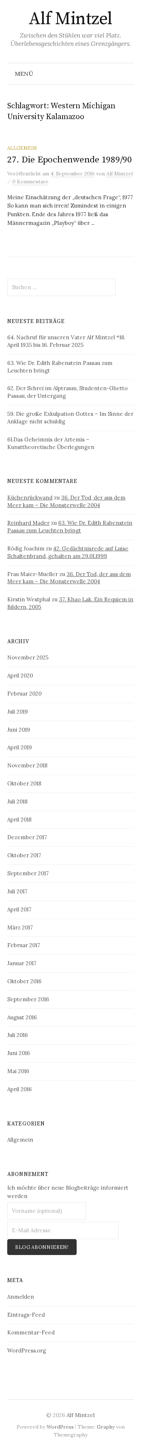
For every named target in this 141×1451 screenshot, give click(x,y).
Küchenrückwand (29, 497)
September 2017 (28, 873)
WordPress (60, 1427)
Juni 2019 (18, 729)
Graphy (106, 1427)
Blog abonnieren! (41, 1247)
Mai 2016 (18, 1071)
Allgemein (22, 148)
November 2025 (27, 657)
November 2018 (27, 765)
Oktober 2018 (24, 783)
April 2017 (19, 909)
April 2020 (20, 675)
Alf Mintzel (70, 19)
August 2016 (22, 1017)
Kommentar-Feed (31, 1332)
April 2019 (19, 747)
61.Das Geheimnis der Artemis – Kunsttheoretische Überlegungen (50, 443)
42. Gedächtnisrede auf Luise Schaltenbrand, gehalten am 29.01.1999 (67, 552)
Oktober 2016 (24, 981)
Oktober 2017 (24, 855)
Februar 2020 (24, 693)
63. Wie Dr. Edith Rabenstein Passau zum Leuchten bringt (69, 526)
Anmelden (20, 1296)
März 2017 (20, 927)
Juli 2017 (17, 891)
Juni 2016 (18, 1053)
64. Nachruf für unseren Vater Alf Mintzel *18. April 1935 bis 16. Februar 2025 (66, 341)
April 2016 (19, 1089)
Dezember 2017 (27, 837)
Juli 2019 (17, 711)
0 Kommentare (30, 181)
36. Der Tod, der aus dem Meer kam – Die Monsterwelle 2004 (66, 501)
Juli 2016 (17, 1035)
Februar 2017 (23, 945)
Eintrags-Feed (26, 1314)
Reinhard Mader (28, 522)
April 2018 (19, 819)
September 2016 (28, 999)
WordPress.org (26, 1350)
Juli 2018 (17, 801)
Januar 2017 (22, 963)
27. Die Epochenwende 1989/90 (69, 159)
